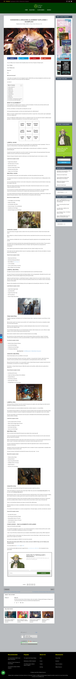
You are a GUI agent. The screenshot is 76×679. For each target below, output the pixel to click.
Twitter (23, 545)
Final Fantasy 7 (16, 261)
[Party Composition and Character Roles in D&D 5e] (23, 614)
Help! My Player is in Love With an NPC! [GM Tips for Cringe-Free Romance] (64, 200)
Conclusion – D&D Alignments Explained (15, 98)
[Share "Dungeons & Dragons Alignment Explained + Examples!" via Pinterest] (32, 584)
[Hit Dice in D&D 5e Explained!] (47, 614)
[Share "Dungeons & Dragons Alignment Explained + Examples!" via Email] (34, 584)
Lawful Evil (10, 95)
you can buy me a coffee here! (33, 548)
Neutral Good (11, 89)
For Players (31, 23)
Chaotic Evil (11, 97)
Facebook (18, 545)
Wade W (21, 23)
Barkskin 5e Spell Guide (61, 185)
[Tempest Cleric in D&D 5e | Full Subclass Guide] (35, 614)
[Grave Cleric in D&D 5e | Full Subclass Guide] (10, 614)
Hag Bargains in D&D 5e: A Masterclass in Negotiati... (20, 1)
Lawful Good (11, 88)
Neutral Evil (10, 96)
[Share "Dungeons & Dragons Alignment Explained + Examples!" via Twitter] (30, 584)
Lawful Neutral (11, 91)
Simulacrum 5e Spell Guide (62, 174)
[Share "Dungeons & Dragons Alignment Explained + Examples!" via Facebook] (28, 584)
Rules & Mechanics (36, 23)
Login (36, 632)
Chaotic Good (11, 90)
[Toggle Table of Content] (20, 85)
